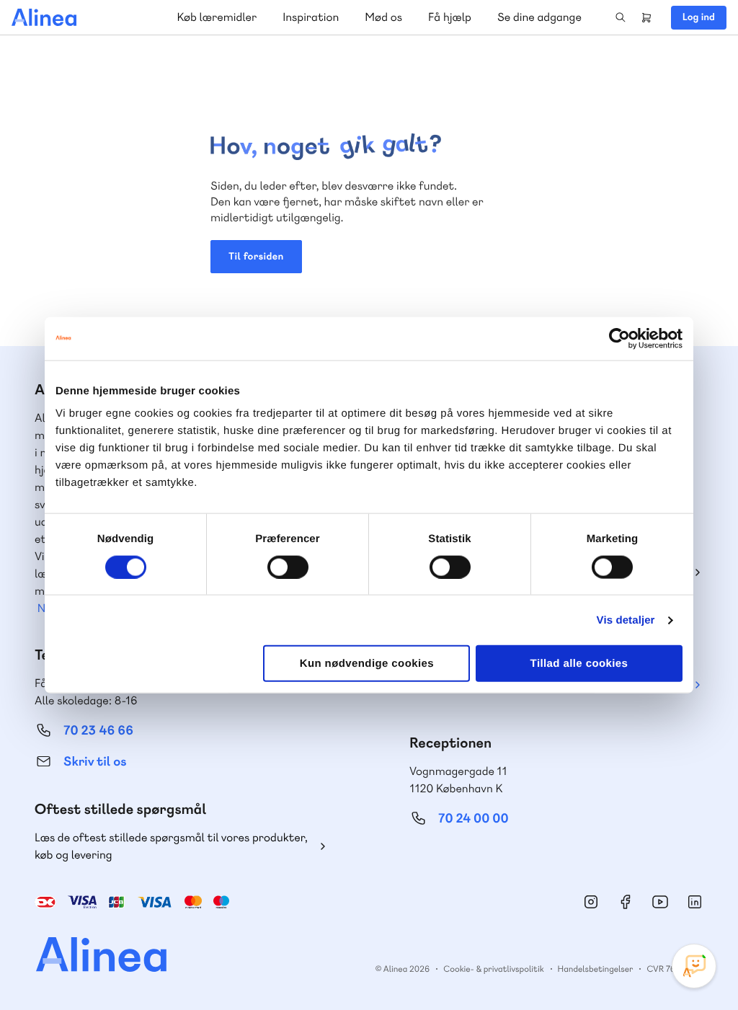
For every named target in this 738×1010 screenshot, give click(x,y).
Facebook (625, 902)
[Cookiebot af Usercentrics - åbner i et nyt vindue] (619, 338)
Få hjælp (449, 17)
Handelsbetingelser (595, 969)
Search (620, 17)
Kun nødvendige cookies (367, 663)
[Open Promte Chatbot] (694, 966)
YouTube (660, 902)
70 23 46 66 (98, 730)
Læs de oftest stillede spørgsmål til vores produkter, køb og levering (171, 846)
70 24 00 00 (473, 818)
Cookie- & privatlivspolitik (493, 969)
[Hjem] (44, 17)
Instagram (591, 902)
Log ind (699, 17)
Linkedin (694, 902)
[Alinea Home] (92, 956)
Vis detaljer (626, 619)
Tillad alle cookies (579, 663)
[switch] (287, 566)
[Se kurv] (646, 17)
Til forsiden (256, 256)
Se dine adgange (539, 17)
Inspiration (311, 17)
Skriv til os (94, 761)
